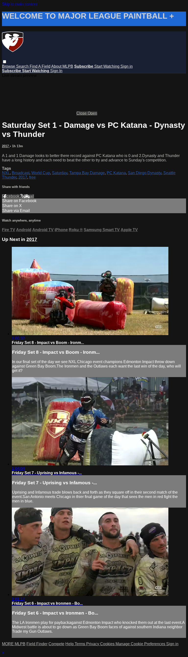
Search (23, 66)
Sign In (56, 71)
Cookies (108, 644)
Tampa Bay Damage (87, 173)
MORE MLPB (13, 644)
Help (70, 644)
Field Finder (36, 644)
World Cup (40, 173)
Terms (80, 644)
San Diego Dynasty (144, 173)
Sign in (126, 66)
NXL (6, 173)
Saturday (59, 173)
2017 (6, 146)
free (32, 177)
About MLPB (62, 66)
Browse (9, 66)
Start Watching (107, 66)
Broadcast (20, 173)
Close (82, 113)
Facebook (11, 196)
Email (29, 196)
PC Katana (116, 173)
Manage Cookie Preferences (141, 644)
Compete (56, 644)
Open (92, 113)
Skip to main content (19, 4)
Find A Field (40, 66)
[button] (4, 61)
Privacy (93, 644)
